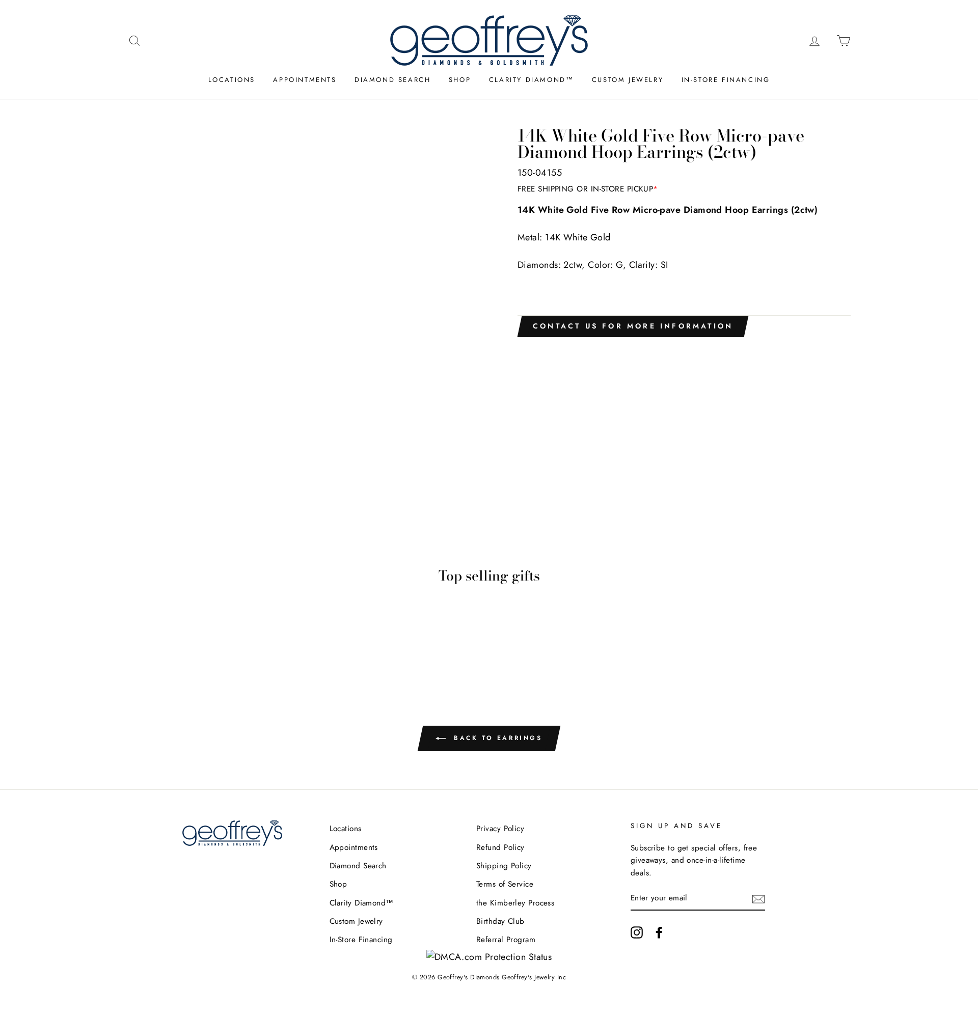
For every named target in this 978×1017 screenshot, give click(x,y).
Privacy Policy (500, 828)
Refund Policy (500, 847)
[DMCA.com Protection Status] (489, 957)
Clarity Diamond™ (531, 80)
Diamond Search (392, 80)
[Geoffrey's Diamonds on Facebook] (659, 932)
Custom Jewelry (627, 80)
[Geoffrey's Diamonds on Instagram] (637, 932)
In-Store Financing (726, 80)
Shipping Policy (504, 865)
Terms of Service (504, 884)
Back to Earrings (496, 738)
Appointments (304, 80)
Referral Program (505, 939)
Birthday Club (500, 921)
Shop (460, 80)
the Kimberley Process (515, 903)
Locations (231, 80)
